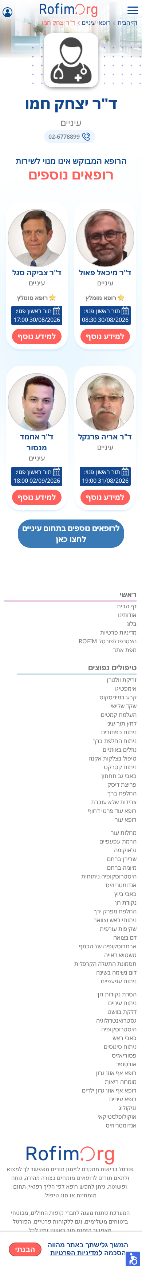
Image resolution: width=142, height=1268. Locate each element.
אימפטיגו (126, 688)
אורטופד (126, 1064)
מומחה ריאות (121, 1082)
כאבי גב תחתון (119, 776)
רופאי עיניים (96, 23)
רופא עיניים (123, 1099)
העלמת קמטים (119, 715)
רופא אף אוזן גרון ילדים (109, 1090)
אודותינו (127, 615)
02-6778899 (64, 137)
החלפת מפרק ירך (115, 911)
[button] (133, 1259)
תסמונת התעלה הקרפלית (105, 964)
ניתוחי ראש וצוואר (115, 920)
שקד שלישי (124, 706)
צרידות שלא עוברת (114, 802)
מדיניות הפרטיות (74, 1253)
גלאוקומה (125, 850)
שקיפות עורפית (118, 929)
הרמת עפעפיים (118, 841)
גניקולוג (128, 1108)
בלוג (132, 624)
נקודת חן (126, 902)
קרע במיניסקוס (118, 697)
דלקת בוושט (122, 1012)
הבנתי (25, 1249)
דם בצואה (125, 937)
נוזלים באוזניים (120, 750)
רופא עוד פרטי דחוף (112, 811)
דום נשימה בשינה (116, 972)
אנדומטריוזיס (121, 885)
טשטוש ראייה (120, 955)
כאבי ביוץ (125, 894)
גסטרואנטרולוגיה (116, 1020)
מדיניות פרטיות (118, 632)
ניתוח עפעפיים (119, 981)
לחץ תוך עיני (121, 723)
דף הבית (127, 23)
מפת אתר (125, 650)
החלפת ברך (122, 793)
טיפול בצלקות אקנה (112, 758)
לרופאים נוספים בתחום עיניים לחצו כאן (71, 533)
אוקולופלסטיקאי (117, 1117)
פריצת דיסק (122, 785)
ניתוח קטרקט (120, 767)
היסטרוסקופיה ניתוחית (109, 876)
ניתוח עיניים (122, 1003)
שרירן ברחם (122, 859)
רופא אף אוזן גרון (116, 1073)
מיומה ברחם (122, 868)
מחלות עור (124, 833)
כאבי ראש (125, 1038)
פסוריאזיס (124, 1055)
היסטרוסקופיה (119, 1029)
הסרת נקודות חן (117, 994)
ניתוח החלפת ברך (115, 741)
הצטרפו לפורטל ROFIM (108, 641)
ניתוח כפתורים (119, 732)
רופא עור (126, 819)
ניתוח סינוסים (120, 1047)
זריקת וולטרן (122, 680)
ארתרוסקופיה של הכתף (108, 946)
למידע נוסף (105, 336)
